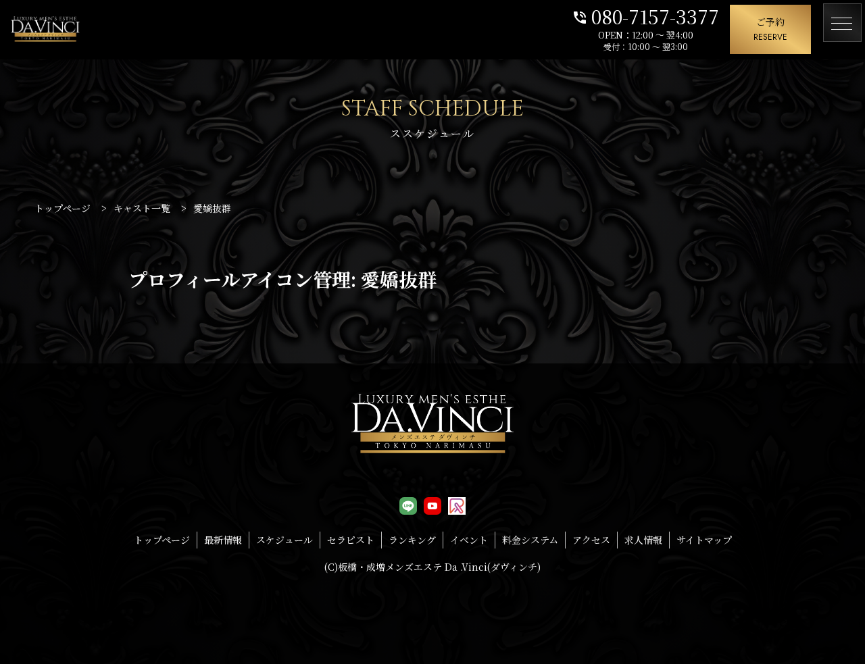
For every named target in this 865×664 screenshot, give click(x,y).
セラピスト (350, 539)
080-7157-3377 (645, 15)
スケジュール (284, 539)
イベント (469, 539)
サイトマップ (704, 539)
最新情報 (223, 539)
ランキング (412, 539)
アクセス (591, 539)
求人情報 (643, 539)
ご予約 (770, 29)
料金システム (530, 539)
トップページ (162, 539)
